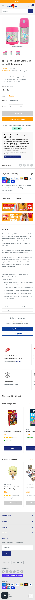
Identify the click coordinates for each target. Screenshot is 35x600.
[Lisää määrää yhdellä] (21, 107)
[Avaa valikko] (3, 6)
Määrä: (4, 106)
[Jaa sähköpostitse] (31, 165)
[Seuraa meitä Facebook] (3, 571)
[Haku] (30, 11)
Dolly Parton (7, 484)
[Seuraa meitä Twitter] (7, 571)
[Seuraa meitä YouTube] (18, 571)
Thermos (4, 68)
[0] (31, 6)
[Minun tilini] (27, 6)
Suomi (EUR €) (15, 562)
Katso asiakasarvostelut (12, 157)
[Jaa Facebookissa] (20, 165)
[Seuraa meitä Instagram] (10, 571)
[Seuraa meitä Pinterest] (14, 571)
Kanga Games (7, 429)
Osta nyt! (18, 361)
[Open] (4, 595)
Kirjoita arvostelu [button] (17, 329)
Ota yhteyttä (17, 1)
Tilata (6, 553)
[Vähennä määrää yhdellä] (11, 107)
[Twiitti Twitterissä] (28, 165)
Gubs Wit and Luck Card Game (12, 431)
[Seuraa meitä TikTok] (21, 571)
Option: (7, 86)
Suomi (4, 562)
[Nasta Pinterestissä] (24, 165)
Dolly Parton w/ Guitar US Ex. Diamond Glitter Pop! (12, 488)
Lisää (12, 448)
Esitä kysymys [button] (17, 333)
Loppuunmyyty (17, 113)
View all (31, 404)
